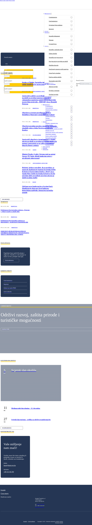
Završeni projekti (53, 94)
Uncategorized (37, 135)
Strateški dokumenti (54, 36)
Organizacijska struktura (55, 25)
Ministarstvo (47, 13)
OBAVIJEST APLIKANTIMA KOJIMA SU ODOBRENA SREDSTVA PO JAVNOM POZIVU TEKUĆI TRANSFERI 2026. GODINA (15, 232)
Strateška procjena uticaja (56, 57)
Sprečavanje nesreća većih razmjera (58, 69)
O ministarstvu (53, 17)
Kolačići (25, 521)
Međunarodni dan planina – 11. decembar (25, 408)
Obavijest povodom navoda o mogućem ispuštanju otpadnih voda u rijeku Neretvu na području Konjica (39, 128)
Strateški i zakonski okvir (56, 49)
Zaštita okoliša (53, 53)
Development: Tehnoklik (59, 522)
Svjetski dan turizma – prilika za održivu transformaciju (31, 419)
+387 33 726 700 (9, 472)
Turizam (46, 32)
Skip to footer (12, 0)
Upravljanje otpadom (54, 73)
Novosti (46, 31)
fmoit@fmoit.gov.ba (10, 465)
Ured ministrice (53, 21)
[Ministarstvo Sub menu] (51, 13)
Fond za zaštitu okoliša (55, 77)
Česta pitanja (4, 493)
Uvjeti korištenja (31, 521)
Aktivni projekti (53, 86)
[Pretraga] (7, 76)
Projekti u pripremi (54, 90)
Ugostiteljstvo (53, 44)
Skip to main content (4, 0)
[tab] (18, 64)
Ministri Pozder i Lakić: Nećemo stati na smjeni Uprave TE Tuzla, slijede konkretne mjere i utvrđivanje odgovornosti (38, 156)
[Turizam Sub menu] (49, 32)
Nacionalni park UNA (55, 81)
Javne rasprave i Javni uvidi (40, 91)
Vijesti (34, 78)
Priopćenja (36, 108)
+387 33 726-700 (40, 504)
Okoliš (46, 46)
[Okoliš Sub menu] (48, 46)
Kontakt (3, 490)
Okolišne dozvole (53, 65)
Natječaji (51, 29)
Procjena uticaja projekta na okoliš (58, 61)
